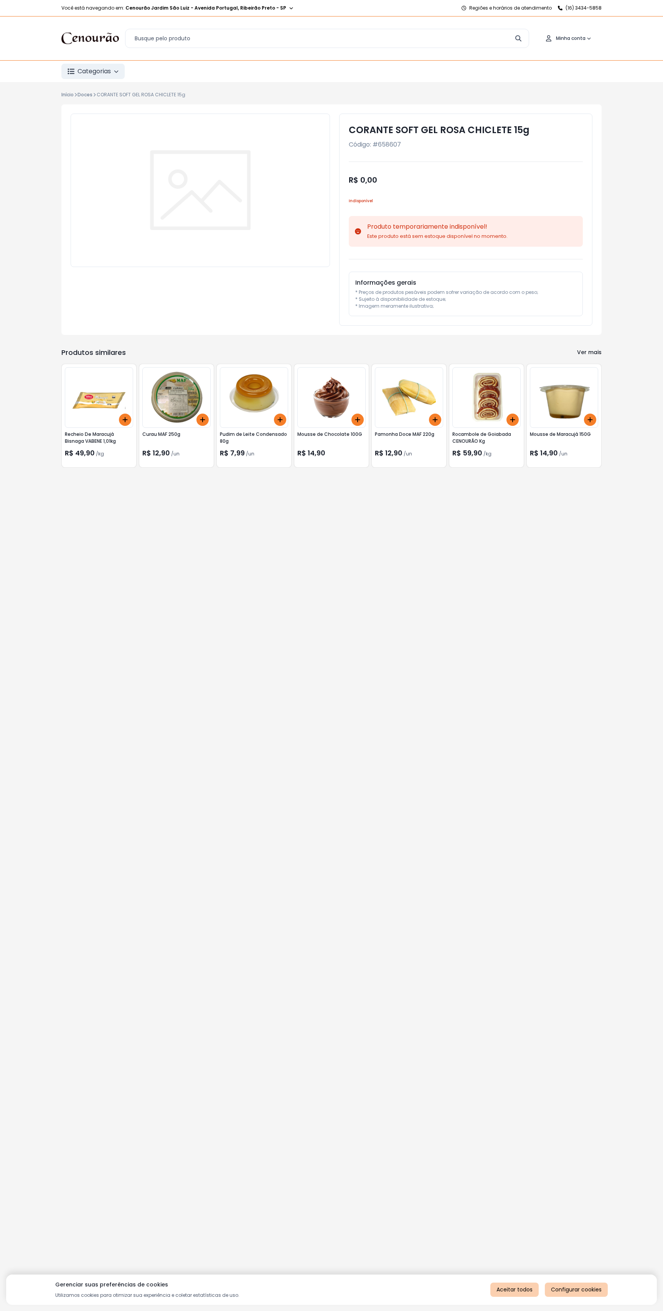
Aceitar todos (514, 1289)
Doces (85, 94)
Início (67, 94)
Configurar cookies (576, 1289)
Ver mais (589, 352)
